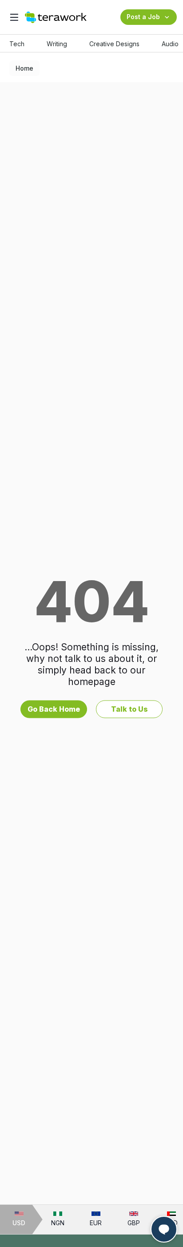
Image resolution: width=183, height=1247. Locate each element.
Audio (170, 44)
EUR (96, 1223)
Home (24, 68)
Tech (16, 44)
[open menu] (14, 17)
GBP (133, 1223)
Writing (57, 44)
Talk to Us (129, 709)
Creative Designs (114, 44)
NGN (57, 1223)
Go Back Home (54, 709)
